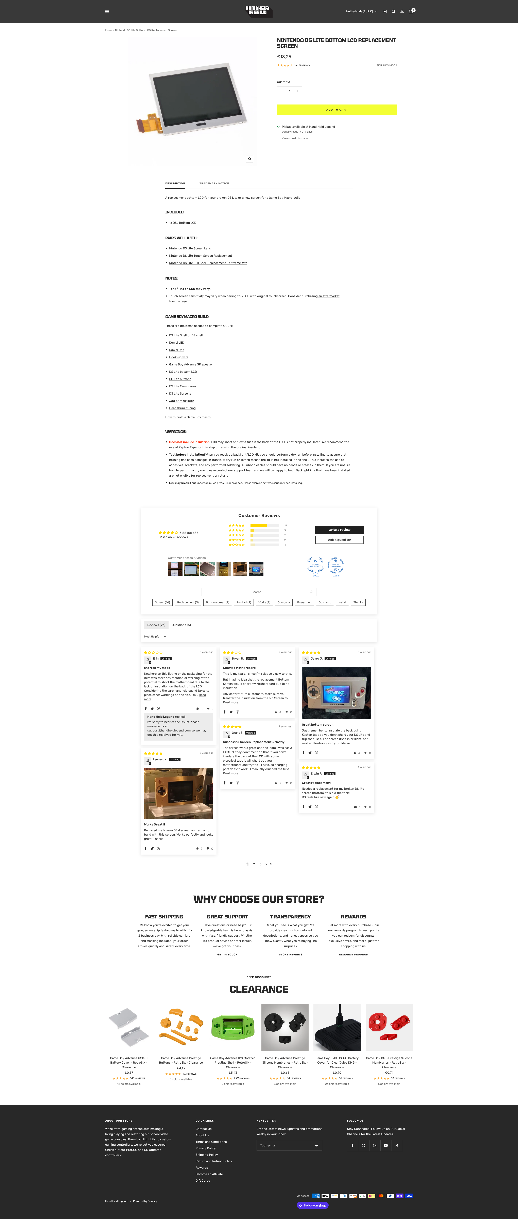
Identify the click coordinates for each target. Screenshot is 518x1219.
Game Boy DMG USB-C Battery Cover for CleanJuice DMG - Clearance (337, 1062)
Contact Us (204, 1129)
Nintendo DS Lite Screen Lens (190, 248)
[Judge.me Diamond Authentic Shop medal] (315, 565)
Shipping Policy (207, 1155)
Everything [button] (304, 602)
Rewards (202, 1167)
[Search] (393, 11)
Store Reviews (290, 954)
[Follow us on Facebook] (352, 1145)
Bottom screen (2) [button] (217, 602)
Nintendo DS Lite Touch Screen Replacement (200, 256)
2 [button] (254, 864)
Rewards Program (353, 954)
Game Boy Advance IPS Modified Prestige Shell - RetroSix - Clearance (233, 1062)
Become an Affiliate (209, 1174)
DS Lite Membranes (182, 386)
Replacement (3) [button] (188, 602)
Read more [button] (230, 702)
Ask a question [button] (339, 540)
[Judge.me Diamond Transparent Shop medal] (336, 565)
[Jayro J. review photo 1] (336, 693)
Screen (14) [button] (162, 602)
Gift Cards (203, 1180)
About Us (202, 1135)
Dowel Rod (176, 350)
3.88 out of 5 (189, 533)
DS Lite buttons (180, 379)
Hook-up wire (178, 357)
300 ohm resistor (181, 401)
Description (175, 183)
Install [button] (342, 602)
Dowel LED (176, 342)
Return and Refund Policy (214, 1161)
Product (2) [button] (244, 602)
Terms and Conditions (211, 1142)
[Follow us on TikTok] (397, 1145)
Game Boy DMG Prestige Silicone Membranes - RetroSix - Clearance (389, 1062)
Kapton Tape (187, 447)
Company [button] (284, 602)
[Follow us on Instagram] (374, 1145)
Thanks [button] (358, 602)
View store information (295, 138)
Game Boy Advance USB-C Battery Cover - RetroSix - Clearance (129, 1062)
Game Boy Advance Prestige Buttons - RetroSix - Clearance (181, 1060)
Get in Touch (227, 954)
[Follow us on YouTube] (386, 1145)
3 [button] (260, 864)
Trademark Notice (214, 183)
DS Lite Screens (180, 393)
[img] (153, 652)
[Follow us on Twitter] (363, 1145)
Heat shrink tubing (182, 408)
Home (108, 30)
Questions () (181, 625)
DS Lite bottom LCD (183, 372)
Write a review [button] (339, 530)
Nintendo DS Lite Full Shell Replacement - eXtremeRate (208, 263)
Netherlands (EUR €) (359, 11)
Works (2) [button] (264, 602)
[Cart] (411, 11)
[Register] (316, 1145)
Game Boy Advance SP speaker (191, 364)
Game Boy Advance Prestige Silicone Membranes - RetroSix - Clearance (285, 1062)
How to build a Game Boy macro (188, 417)
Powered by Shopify (145, 1201)
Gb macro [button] (325, 602)
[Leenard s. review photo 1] (178, 793)
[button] (237, 525)
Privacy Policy (206, 1148)
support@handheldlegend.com (169, 730)
